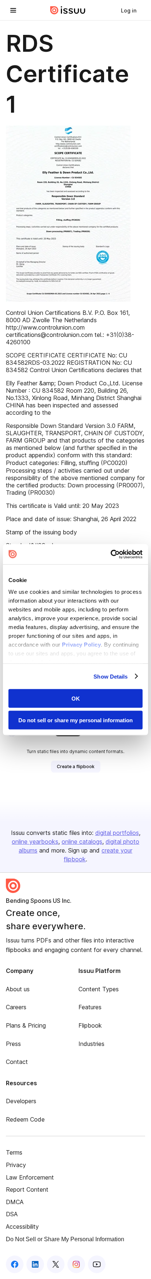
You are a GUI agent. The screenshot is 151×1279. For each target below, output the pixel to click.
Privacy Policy (81, 644)
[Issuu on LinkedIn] (35, 1264)
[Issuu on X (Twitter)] (56, 1264)
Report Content (27, 1189)
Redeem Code (25, 1119)
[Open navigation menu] (13, 10)
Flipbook (90, 1025)
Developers (21, 1101)
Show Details (110, 676)
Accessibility (22, 1226)
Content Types (98, 989)
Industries (91, 1043)
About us (18, 989)
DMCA (14, 1202)
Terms (14, 1152)
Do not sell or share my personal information (75, 720)
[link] (128, 10)
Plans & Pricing (26, 1025)
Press (13, 1043)
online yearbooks (35, 841)
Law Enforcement (30, 1177)
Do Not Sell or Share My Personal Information (65, 1239)
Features (90, 1007)
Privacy (16, 1165)
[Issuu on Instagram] (76, 1264)
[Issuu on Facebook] (14, 1264)
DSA (12, 1214)
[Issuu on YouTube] (97, 1264)
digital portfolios (117, 832)
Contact (17, 1061)
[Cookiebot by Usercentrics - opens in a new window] (110, 554)
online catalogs (82, 841)
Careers (16, 1007)
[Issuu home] (67, 10)
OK (75, 698)
